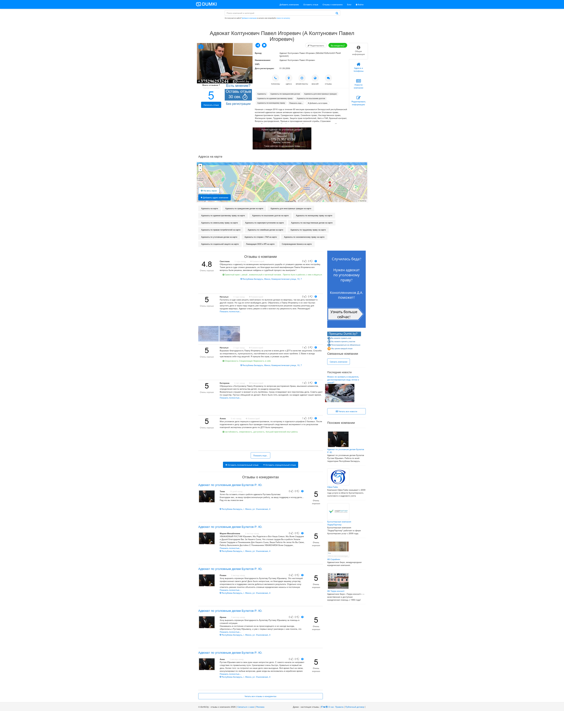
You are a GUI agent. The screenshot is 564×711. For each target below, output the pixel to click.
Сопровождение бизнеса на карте (297, 244)
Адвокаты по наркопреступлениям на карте (264, 222)
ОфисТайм (332, 486)
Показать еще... (296, 103)
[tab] (358, 51)
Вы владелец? (338, 45)
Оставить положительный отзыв (242, 464)
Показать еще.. (260, 455)
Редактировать (316, 45)
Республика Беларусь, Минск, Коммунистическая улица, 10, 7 (272, 278)
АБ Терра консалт (335, 590)
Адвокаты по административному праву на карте (223, 215)
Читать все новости (347, 411)
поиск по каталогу (283, 18)
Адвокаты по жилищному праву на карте (314, 215)
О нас (331, 706)
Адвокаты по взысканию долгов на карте (270, 215)
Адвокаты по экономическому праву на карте (304, 236)
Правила (339, 706)
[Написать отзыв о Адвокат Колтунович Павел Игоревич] (238, 95)
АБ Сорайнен (333, 559)
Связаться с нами (245, 706)
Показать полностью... (230, 311)
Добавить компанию (289, 4)
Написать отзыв (211, 104)
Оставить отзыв (310, 4)
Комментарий (258, 261)
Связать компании (338, 361)
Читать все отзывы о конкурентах (260, 696)
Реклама (260, 706)
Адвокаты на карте (209, 208)
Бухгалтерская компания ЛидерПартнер (339, 523)
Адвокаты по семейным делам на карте (265, 229)
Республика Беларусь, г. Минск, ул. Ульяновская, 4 (245, 508)
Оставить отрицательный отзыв (280, 464)
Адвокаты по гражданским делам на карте (244, 208)
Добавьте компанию (249, 18)
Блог (349, 4)
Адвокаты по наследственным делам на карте (312, 222)
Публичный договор (354, 706)
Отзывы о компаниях (333, 4)
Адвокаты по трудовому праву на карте (308, 229)
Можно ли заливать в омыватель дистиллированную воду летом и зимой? (343, 379)
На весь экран (210, 190)
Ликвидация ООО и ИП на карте (260, 244)
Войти (360, 4)
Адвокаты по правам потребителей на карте (220, 229)
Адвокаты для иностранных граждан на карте (291, 208)
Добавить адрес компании (215, 197)
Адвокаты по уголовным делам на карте (219, 236)
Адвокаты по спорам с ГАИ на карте (261, 236)
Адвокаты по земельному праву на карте (219, 222)
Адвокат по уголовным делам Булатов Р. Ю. (230, 484)
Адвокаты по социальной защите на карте (220, 244)
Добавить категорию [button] (318, 103)
